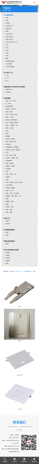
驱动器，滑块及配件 (11, 120)
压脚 (7, 53)
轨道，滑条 (9, 111)
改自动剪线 (9, 185)
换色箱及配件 (10, 106)
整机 (7, 235)
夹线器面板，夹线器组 (12, 147)
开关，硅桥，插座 (11, 155)
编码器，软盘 (10, 201)
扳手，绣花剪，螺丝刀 (12, 122)
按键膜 (8, 136)
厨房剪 (8, 252)
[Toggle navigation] (34, 2)
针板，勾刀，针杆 (11, 101)
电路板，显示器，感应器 (13, 149)
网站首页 (12, 271)
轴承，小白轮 (10, 117)
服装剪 (8, 260)
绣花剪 (8, 255)
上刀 (7, 78)
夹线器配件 (9, 160)
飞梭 (7, 179)
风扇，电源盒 (10, 163)
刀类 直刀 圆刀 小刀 (11, 42)
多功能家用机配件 (9, 229)
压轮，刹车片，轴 (11, 174)
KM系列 (8, 92)
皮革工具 (7, 218)
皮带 (7, 198)
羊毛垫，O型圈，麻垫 (12, 158)
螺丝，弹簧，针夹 (11, 141)
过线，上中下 (10, 190)
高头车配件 (9, 64)
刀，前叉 (8, 103)
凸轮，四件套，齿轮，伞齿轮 (14, 182)
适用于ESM (9, 89)
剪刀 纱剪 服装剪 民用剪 (11, 250)
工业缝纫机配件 (9, 15)
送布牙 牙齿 (9, 34)
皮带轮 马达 (9, 26)
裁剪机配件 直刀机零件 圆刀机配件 (14, 87)
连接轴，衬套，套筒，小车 (13, 196)
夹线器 (8, 23)
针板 (7, 20)
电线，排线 (9, 212)
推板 (7, 45)
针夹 (7, 47)
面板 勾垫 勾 (9, 39)
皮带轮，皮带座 (10, 139)
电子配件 (8, 168)
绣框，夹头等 (10, 128)
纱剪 (7, 263)
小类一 (8, 221)
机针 (7, 50)
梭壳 (7, 133)
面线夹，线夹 (10, 207)
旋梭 (7, 31)
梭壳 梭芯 (8, 28)
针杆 (7, 55)
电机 (7, 171)
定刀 (7, 80)
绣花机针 (8, 144)
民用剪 (8, 258)
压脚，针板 (9, 209)
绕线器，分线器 (10, 166)
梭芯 (7, 130)
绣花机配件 (7, 98)
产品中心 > (19, 271)
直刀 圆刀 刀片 (8, 72)
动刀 (7, 75)
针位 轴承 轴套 (10, 66)
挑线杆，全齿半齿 (11, 109)
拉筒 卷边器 (9, 36)
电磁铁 (8, 177)
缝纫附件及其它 (10, 61)
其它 (7, 152)
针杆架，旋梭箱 (10, 188)
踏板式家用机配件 (9, 241)
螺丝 (7, 58)
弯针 (7, 17)
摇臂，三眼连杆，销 (11, 125)
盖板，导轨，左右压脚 (12, 193)
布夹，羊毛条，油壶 (11, 114)
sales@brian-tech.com (13, 446)
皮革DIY (8, 223)
